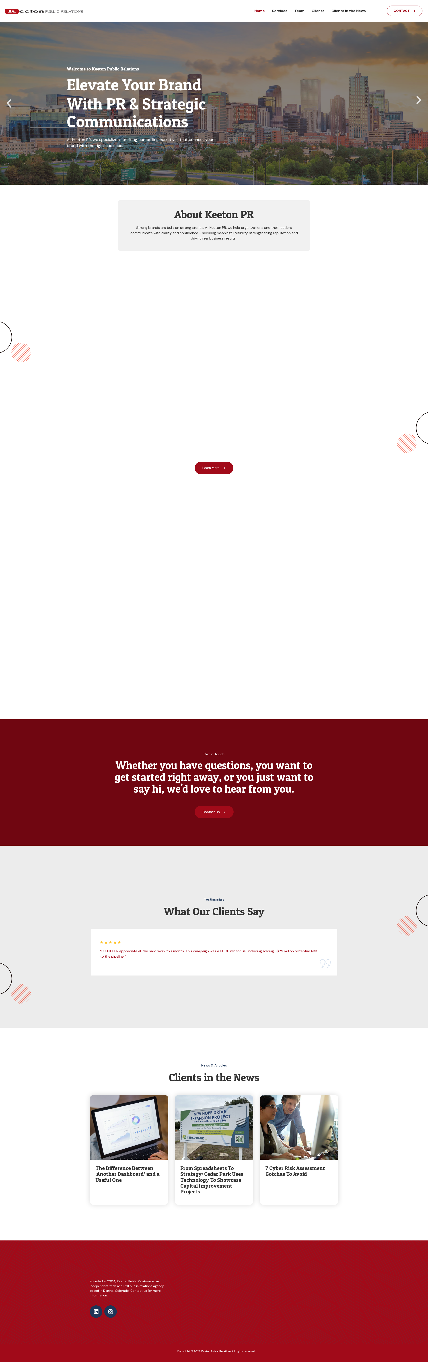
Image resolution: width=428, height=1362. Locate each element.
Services (279, 10)
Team (299, 10)
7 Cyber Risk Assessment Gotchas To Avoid (295, 1171)
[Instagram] (110, 1311)
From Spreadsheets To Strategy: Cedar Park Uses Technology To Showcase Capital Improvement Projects (211, 1180)
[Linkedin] (96, 1311)
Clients (318, 10)
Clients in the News (348, 10)
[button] (9, 103)
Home (259, 10)
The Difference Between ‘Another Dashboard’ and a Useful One (127, 1174)
